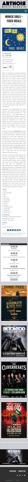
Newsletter (22, 471)
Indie (6, 234)
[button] (8, 230)
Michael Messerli (9, 227)
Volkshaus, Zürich (14, 268)
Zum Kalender (14, 279)
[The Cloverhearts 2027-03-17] (14, 397)
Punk (21, 234)
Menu (25, 11)
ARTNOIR (14, 480)
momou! (21, 480)
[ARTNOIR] (14, 8)
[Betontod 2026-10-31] (14, 357)
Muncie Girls (17, 234)
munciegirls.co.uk (11, 63)
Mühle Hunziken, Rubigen (14, 248)
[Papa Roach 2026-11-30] (14, 438)
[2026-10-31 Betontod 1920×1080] (14, 464)
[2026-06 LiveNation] (14, 320)
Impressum (13, 471)
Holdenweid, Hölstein (14, 275)
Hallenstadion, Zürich (14, 261)
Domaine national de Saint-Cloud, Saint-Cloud (14, 255)
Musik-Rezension (13, 233)
